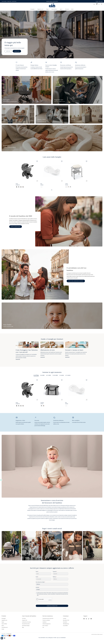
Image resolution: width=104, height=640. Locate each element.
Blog (100, 1)
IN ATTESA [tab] (36, 375)
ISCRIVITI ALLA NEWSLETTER (52, 605)
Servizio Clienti (14, 1)
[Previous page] (15, 171)
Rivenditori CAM (66, 620)
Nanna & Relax (54, 9)
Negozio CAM (9, 1)
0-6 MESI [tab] (42, 375)
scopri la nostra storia (15, 226)
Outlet (72, 9)
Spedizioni (44, 621)
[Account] (94, 4)
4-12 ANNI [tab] (67, 375)
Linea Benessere (5, 627)
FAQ (101, 1)
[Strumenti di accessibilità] (5, 638)
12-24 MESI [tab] (55, 375)
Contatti (64, 618)
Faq (43, 627)
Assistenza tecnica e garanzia (48, 618)
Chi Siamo (97, 1)
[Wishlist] (101, 4)
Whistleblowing (66, 623)
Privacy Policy (4, 633)
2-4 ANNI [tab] (61, 375)
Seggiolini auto (40, 9)
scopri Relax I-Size (9, 51)
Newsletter (65, 621)
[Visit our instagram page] (86, 619)
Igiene (61, 9)
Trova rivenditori (4, 1)
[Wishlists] (2, 638)
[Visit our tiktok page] (89, 619)
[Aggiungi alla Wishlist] (37, 161)
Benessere (67, 9)
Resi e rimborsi (45, 625)
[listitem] (52, 1)
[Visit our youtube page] (91, 619)
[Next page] (88, 171)
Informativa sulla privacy (52, 592)
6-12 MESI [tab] (48, 375)
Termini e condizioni (46, 620)
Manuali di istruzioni (26, 623)
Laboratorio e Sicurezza (26, 621)
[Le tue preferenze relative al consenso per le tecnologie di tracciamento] (1, 480)
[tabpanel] (52, 393)
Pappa (47, 9)
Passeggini (32, 9)
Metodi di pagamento (47, 623)
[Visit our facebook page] (84, 619)
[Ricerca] (98, 4)
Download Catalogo (25, 625)
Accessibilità (65, 625)
